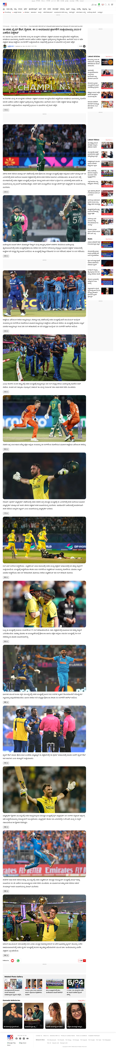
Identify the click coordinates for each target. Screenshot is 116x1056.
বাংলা (58, 1)
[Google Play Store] (12, 1044)
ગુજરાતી (53, 1)
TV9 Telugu (68, 1040)
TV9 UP (49, 1043)
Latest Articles (94, 56)
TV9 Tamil (98, 1040)
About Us (46, 1036)
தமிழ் (66, 1)
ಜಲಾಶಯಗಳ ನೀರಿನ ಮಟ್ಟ (60, 12)
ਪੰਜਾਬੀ (62, 1)
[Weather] (92, 5)
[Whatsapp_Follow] (18, 960)
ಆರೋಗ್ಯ (62, 9)
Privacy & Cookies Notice (68, 1036)
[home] (4, 9)
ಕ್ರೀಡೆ (40, 9)
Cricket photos (23, 26)
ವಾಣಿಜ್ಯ (79, 9)
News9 (33, 1)
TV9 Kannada (6, 26)
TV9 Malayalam (106, 1040)
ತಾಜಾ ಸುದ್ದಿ (9, 9)
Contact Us (39, 1036)
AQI (95, 5)
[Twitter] (20, 1038)
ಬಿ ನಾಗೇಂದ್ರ (8, 12)
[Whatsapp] (98, 4)
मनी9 (77, 1)
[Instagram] (24, 1038)
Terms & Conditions (81, 1036)
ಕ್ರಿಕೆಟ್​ (25, 9)
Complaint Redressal (93, 1036)
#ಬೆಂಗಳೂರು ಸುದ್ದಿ (81, 12)
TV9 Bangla (76, 1040)
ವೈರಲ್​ (68, 9)
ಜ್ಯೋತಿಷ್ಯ (84, 9)
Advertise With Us (55, 1036)
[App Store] (24, 1044)
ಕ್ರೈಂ (90, 9)
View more (108, 57)
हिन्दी (38, 1)
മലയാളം (72, 1)
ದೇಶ (44, 9)
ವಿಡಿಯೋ (26, 12)
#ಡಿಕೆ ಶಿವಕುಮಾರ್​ (47, 12)
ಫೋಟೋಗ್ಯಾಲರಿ (33, 9)
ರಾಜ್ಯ (15, 9)
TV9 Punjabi (91, 1040)
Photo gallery (14, 26)
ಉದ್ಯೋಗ (100, 12)
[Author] (5, 46)
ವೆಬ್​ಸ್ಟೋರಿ (72, 12)
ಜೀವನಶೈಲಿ (55, 9)
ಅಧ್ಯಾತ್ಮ (73, 9)
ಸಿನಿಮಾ (20, 9)
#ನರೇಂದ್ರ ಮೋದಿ (91, 12)
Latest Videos (93, 140)
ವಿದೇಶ (49, 9)
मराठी (48, 1)
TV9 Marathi (60, 1040)
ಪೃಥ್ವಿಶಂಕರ (10, 46)
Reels (90, 239)
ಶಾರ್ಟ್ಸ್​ (40, 12)
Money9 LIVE (63, 1043)
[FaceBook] (16, 1038)
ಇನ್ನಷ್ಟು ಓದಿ (81, 1001)
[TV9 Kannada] (5, 4)
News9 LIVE (55, 1043)
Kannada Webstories (11, 1000)
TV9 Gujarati (83, 1040)
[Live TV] (102, 4)
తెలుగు (43, 1)
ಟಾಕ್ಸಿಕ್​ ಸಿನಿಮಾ (17, 12)
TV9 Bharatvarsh (51, 1040)
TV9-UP (82, 1)
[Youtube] (12, 960)
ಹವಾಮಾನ (33, 12)
